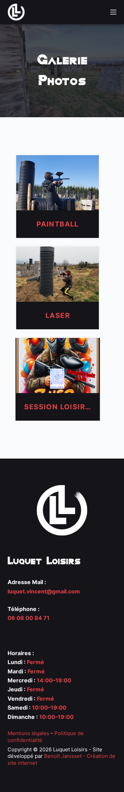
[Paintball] (57, 182)
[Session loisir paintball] (57, 364)
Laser (57, 315)
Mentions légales (28, 733)
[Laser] (57, 273)
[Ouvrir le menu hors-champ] (113, 12)
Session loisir (57, 407)
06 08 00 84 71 (29, 617)
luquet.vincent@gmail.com (44, 591)
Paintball (58, 224)
